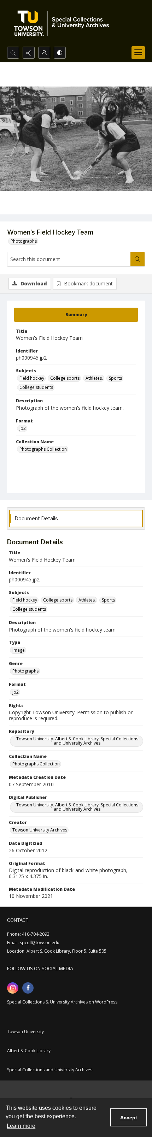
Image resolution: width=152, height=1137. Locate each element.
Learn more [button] (21, 1126)
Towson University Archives (39, 830)
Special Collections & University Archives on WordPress (62, 1002)
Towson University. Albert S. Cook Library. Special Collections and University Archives (77, 741)
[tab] (76, 314)
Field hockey (31, 378)
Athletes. (94, 378)
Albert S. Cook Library (29, 1051)
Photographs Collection (43, 449)
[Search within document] (137, 259)
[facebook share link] (28, 988)
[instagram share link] (12, 988)
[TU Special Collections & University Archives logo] (63, 23)
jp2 (22, 428)
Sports (115, 378)
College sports (65, 378)
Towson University (25, 1032)
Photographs (24, 241)
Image (18, 650)
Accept (128, 1117)
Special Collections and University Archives (49, 1070)
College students (36, 387)
